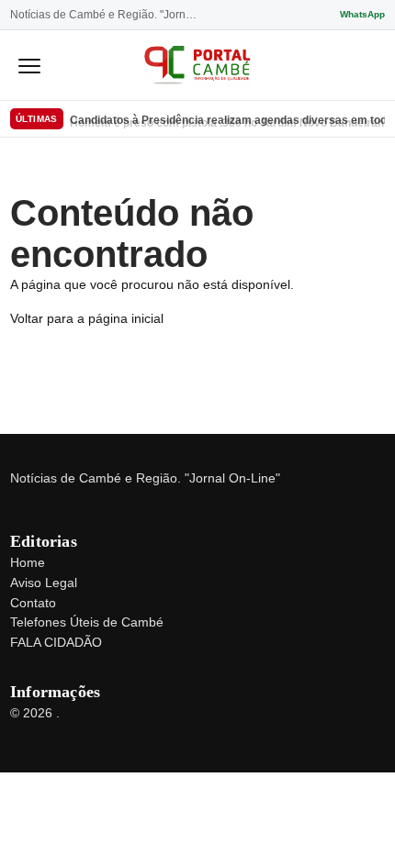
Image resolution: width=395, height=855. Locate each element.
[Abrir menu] (29, 65)
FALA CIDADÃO (56, 642)
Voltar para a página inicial (87, 318)
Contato (33, 602)
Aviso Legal (43, 582)
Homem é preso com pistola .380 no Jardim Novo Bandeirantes (227, 120)
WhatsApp (362, 14)
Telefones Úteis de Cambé (87, 622)
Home (27, 562)
